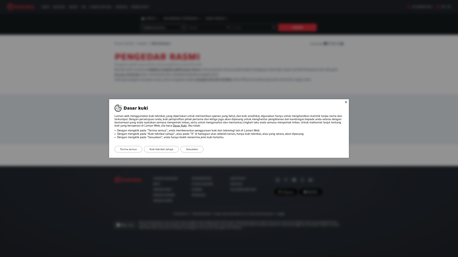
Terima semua (128, 149)
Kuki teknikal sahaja (161, 149)
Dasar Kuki (180, 125)
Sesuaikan (192, 149)
